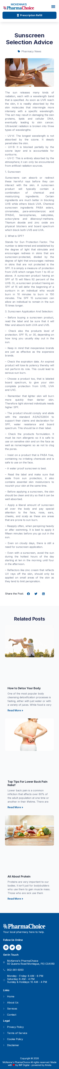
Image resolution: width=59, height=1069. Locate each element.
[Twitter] (12, 947)
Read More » (15, 710)
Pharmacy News (31, 51)
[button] (53, 6)
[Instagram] (18, 947)
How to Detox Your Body (24, 688)
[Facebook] (6, 947)
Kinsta (48, 1065)
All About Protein (19, 876)
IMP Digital (24, 1065)
